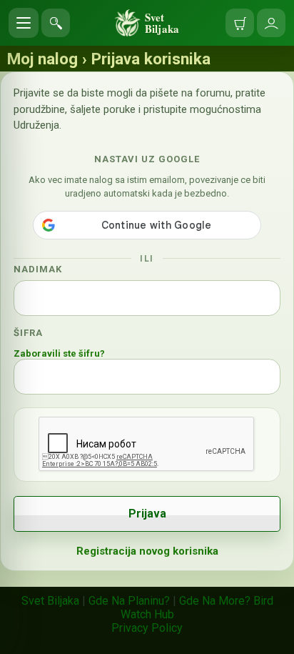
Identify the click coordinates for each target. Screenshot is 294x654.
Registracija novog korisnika (147, 551)
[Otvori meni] (24, 23)
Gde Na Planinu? (129, 601)
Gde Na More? (214, 601)
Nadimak (38, 269)
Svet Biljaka (50, 601)
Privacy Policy (147, 628)
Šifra (28, 332)
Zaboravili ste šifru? (59, 353)
